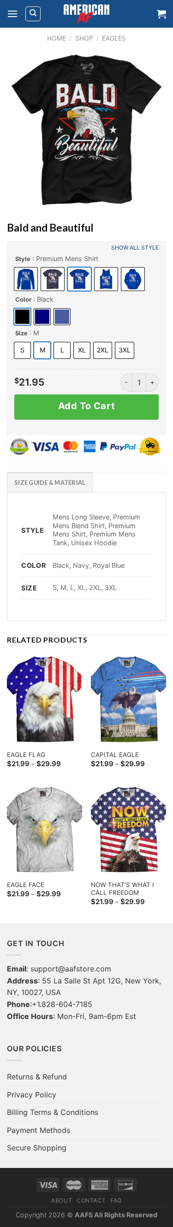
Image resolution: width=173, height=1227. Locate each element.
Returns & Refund (37, 1076)
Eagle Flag (26, 754)
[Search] (33, 13)
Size (21, 333)
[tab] (50, 482)
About (61, 1200)
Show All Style (135, 247)
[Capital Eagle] (128, 700)
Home (56, 38)
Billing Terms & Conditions (52, 1112)
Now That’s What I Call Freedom (122, 889)
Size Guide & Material (49, 482)
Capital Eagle (115, 754)
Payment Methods (38, 1130)
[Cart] (161, 14)
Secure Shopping (36, 1147)
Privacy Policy (31, 1094)
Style (22, 258)
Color (23, 299)
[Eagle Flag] (44, 700)
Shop (84, 38)
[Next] (151, 130)
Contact (91, 1200)
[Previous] (21, 130)
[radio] (25, 279)
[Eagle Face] (44, 830)
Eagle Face (25, 884)
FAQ (116, 1200)
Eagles (114, 38)
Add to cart (86, 405)
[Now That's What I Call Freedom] (128, 830)
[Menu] (12, 13)
